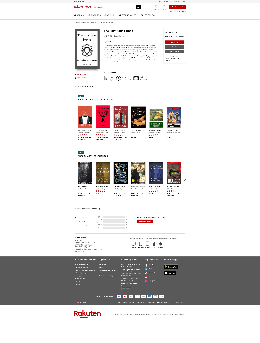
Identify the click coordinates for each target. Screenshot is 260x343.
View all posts (126, 289)
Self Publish (102, 264)
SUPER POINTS (148, 15)
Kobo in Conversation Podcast (85, 270)
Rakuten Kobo (82, 7)
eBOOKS (78, 15)
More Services (168, 314)
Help (184, 1)
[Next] (185, 123)
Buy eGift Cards (80, 278)
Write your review (145, 221)
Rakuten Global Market (142, 314)
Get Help (78, 281)
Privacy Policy (151, 302)
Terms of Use (140, 302)
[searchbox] (117, 7)
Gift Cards (177, 1)
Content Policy (179, 302)
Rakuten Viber (128, 314)
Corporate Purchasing (106, 276)
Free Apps (78, 276)
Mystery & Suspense (88, 86)
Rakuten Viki (118, 314)
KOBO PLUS (109, 15)
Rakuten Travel (156, 314)
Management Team (81, 267)
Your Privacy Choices (166, 302)
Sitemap (77, 284)
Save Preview (81, 78)
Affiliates (101, 267)
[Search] (138, 7)
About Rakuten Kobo (81, 264)
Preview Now (81, 74)
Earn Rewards (79, 1)
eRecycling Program (81, 273)
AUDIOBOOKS (93, 15)
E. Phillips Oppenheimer (115, 36)
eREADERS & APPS (128, 15)
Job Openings (103, 273)
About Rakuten (179, 314)
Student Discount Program (107, 270)
